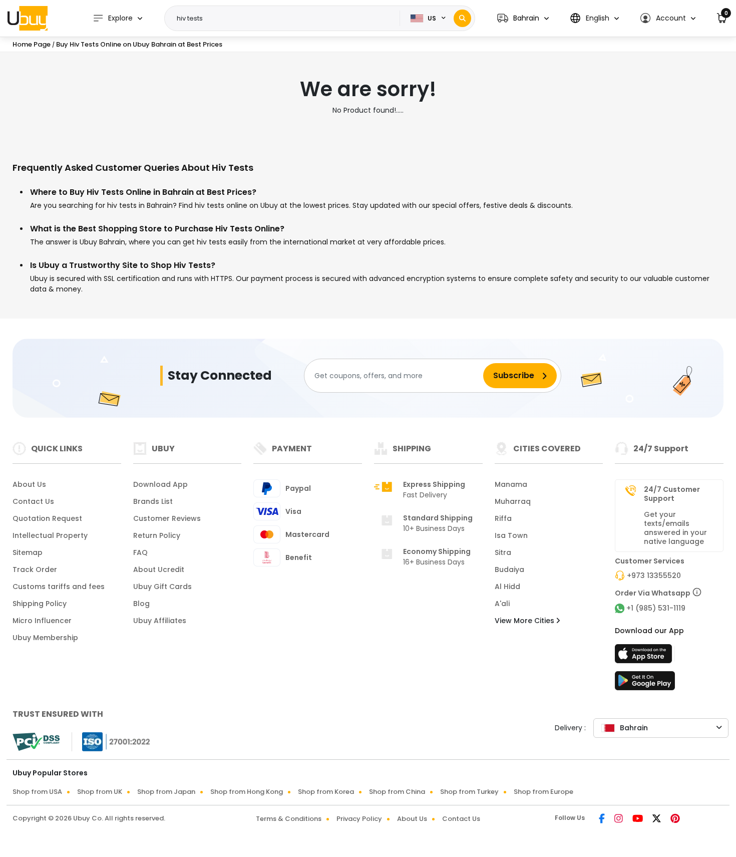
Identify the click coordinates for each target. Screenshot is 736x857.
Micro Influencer (42, 621)
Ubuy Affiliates (159, 621)
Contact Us (33, 501)
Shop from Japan (166, 791)
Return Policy (156, 535)
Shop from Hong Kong (246, 791)
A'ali (502, 604)
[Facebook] (602, 819)
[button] (523, 18)
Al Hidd (507, 587)
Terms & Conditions (288, 818)
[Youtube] (638, 819)
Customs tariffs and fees (59, 587)
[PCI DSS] (36, 742)
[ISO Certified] (111, 741)
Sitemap (28, 552)
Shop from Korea (326, 791)
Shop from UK (99, 791)
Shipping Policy (40, 604)
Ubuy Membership (45, 638)
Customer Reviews (167, 518)
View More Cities (525, 621)
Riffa (503, 518)
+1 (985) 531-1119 (655, 608)
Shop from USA (37, 791)
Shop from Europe (543, 791)
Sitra (503, 552)
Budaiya (509, 569)
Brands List (153, 501)
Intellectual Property (50, 535)
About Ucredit (158, 569)
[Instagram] (619, 819)
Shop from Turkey (469, 791)
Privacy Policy (359, 818)
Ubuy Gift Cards (162, 587)
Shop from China (397, 791)
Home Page (32, 44)
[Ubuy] (28, 18)
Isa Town (511, 535)
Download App (160, 484)
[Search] (462, 18)
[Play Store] (645, 683)
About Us (29, 484)
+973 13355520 (654, 575)
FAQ (140, 552)
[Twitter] (657, 819)
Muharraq (513, 501)
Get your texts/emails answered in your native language (675, 528)
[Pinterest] (675, 819)
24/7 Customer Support (672, 494)
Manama (511, 484)
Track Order (35, 569)
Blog (141, 604)
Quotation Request (47, 518)
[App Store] (645, 656)
